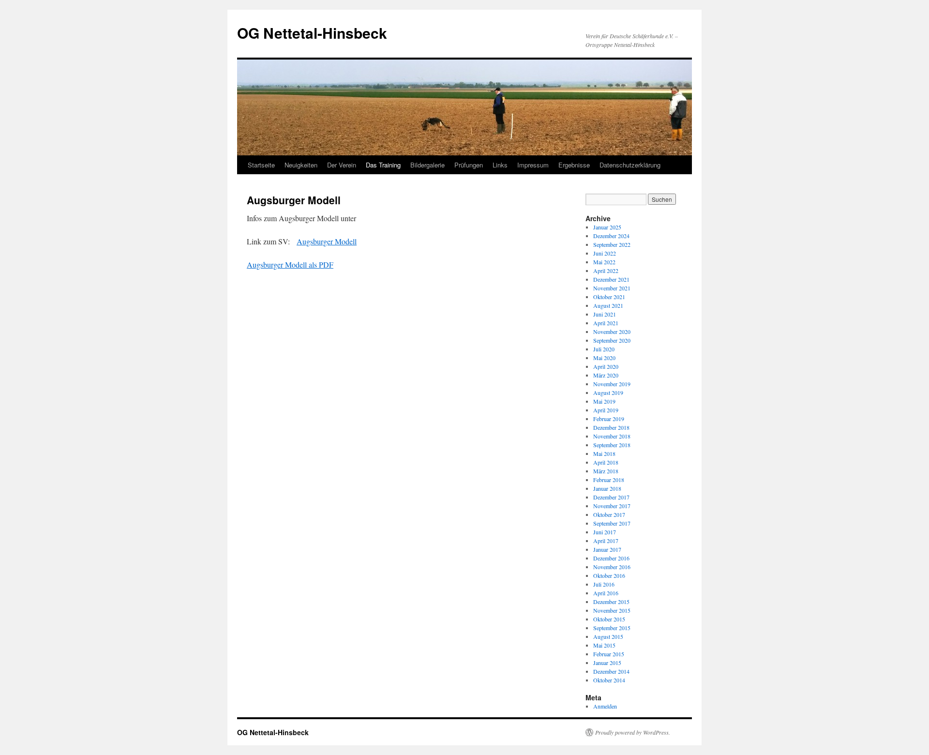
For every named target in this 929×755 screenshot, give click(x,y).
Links (500, 164)
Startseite (261, 164)
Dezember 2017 (611, 497)
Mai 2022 (604, 262)
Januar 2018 (607, 488)
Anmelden (605, 706)
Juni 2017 (604, 532)
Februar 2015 (608, 654)
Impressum (533, 164)
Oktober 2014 (609, 680)
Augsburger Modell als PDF (290, 264)
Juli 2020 (603, 349)
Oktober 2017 (609, 514)
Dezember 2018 (611, 427)
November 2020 (611, 331)
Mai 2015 (604, 645)
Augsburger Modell (327, 241)
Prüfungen (468, 164)
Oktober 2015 (609, 619)
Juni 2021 (604, 314)
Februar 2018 (608, 479)
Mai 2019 (604, 401)
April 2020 (605, 366)
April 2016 (605, 593)
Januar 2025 (607, 227)
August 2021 (608, 305)
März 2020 (605, 375)
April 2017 (605, 540)
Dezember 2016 (611, 558)
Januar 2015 (607, 662)
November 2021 (611, 288)
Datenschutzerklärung (629, 164)
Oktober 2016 (609, 575)
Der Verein (341, 164)
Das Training (383, 164)
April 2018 (605, 462)
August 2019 (608, 392)
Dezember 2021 (611, 279)
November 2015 (611, 610)
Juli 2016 (603, 584)
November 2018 (611, 436)
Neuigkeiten (301, 164)
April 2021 (605, 323)
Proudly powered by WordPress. (632, 732)
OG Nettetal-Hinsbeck (312, 32)
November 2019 (611, 384)
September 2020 (611, 340)
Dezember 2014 (611, 671)
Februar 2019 (608, 419)
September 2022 (611, 244)
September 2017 (611, 523)
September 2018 (611, 445)
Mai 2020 (604, 358)
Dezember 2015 (611, 601)
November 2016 (611, 567)
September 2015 (611, 628)
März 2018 (605, 471)
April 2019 (605, 410)
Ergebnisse (574, 164)
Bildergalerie (427, 164)
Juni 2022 (604, 253)
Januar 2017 (607, 549)
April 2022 (605, 270)
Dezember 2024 (611, 236)
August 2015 (608, 636)
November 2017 (611, 506)
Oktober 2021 (609, 297)
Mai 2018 (604, 453)
